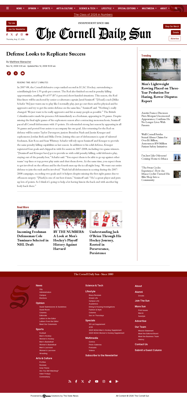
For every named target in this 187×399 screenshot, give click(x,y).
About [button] (164, 8)
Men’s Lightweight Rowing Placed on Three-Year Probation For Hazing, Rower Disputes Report (160, 92)
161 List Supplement (97, 324)
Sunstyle (141, 316)
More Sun (140, 306)
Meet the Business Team (148, 336)
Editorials (43, 315)
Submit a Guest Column (148, 350)
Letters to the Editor (47, 318)
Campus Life (94, 301)
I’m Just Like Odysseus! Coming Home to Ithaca (154, 157)
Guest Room (44, 310)
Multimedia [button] (148, 8)
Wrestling (43, 353)
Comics (92, 342)
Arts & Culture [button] (64, 8)
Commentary (44, 377)
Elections (43, 298)
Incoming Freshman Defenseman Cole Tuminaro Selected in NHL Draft (32, 238)
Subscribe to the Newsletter (101, 355)
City (41, 289)
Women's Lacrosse (47, 350)
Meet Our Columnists (48, 324)
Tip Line (11, 23)
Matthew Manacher (20, 61)
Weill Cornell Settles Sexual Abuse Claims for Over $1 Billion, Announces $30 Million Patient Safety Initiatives (154, 140)
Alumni (139, 292)
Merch (140, 313)
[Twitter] (12, 34)
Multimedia (91, 338)
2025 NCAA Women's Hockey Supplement (106, 333)
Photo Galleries (95, 345)
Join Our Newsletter (16, 29)
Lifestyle (90, 291)
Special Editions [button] (127, 8)
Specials (90, 320)
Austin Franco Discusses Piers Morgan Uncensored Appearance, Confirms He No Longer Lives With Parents (155, 119)
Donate (176, 32)
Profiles (42, 362)
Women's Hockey (46, 339)
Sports (40, 329)
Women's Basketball (47, 345)
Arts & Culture (44, 358)
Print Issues (143, 310)
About (138, 286)
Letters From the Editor (49, 321)
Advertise (175, 38)
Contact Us (141, 344)
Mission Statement (145, 331)
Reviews (42, 365)
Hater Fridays (45, 374)
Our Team (140, 327)
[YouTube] (27, 34)
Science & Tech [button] (87, 8)
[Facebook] (7, 34)
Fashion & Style (95, 310)
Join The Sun (142, 300)
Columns (43, 313)
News (39, 285)
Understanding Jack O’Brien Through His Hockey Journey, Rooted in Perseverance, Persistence (105, 242)
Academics (93, 304)
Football (42, 333)
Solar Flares (44, 368)
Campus (42, 295)
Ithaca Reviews (95, 295)
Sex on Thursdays (96, 315)
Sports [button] (46, 8)
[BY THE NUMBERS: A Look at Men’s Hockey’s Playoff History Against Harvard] (69, 219)
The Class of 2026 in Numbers (93, 14)
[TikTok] (17, 34)
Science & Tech (94, 285)
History (141, 339)
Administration (45, 292)
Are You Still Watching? (49, 371)
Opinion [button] (32, 8)
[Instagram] (22, 34)
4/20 (91, 327)
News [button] (19, 8)
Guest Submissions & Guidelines (52, 307)
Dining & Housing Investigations (102, 307)
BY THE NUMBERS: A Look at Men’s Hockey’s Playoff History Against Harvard (68, 240)
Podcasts (93, 348)
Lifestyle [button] (106, 8)
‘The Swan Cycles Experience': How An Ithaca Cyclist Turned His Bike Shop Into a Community (155, 174)
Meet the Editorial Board (148, 334)
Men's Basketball (46, 342)
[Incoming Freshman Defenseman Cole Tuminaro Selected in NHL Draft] (33, 219)
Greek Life (93, 298)
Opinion (40, 303)
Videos (92, 350)
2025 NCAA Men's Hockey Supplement (105, 330)
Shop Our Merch (172, 26)
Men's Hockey (45, 336)
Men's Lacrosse (46, 348)
